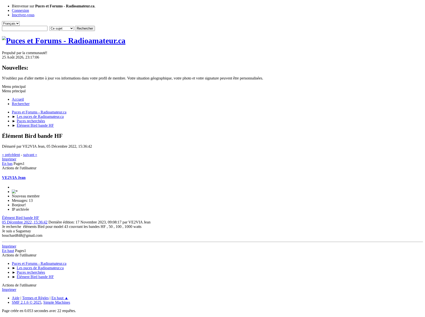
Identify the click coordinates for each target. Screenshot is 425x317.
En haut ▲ (59, 298)
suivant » (30, 155)
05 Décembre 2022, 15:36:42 (24, 222)
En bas (7, 163)
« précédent (11, 155)
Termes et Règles (35, 298)
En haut (8, 251)
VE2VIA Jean (14, 177)
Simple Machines (56, 302)
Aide (15, 298)
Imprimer (9, 159)
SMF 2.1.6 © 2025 (26, 302)
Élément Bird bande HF (20, 218)
